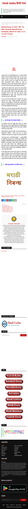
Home (2, 22)
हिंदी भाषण (16, 450)
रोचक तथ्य (3, 450)
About (7, 504)
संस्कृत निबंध (3, 453)
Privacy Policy (4, 447)
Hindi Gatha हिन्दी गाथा (14, 3)
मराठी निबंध (3, 196)
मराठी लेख (6, 22)
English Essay (17, 452)
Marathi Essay (7, 195)
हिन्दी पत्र (3, 452)
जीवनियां (15, 453)
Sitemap (3, 455)
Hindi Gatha (4, 36)
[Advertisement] (14, 53)
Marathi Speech (21, 195)
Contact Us (16, 447)
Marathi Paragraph (14, 195)
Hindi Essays (4, 448)
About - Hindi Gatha (18, 445)
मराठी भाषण (7, 196)
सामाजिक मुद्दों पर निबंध (18, 455)
